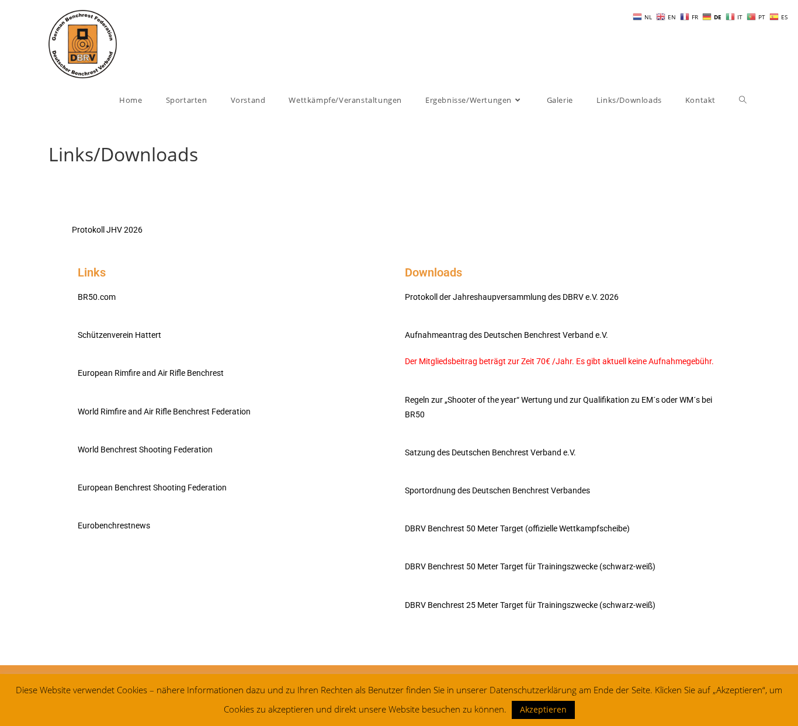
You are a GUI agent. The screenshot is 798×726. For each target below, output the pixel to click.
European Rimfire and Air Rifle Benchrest (151, 373)
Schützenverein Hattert (119, 335)
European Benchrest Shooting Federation (152, 487)
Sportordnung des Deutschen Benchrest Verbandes (497, 490)
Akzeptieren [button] (543, 709)
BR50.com (97, 297)
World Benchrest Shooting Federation (145, 449)
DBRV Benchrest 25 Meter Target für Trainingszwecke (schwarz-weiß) (530, 605)
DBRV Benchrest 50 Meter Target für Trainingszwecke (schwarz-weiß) (530, 566)
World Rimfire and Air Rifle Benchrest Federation (164, 411)
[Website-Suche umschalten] (742, 100)
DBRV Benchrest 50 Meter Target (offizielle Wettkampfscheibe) (517, 528)
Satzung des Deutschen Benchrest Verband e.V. (490, 452)
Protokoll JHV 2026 (107, 229)
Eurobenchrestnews (114, 525)
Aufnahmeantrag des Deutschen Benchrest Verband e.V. (506, 335)
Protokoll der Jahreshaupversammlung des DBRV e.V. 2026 (512, 297)
